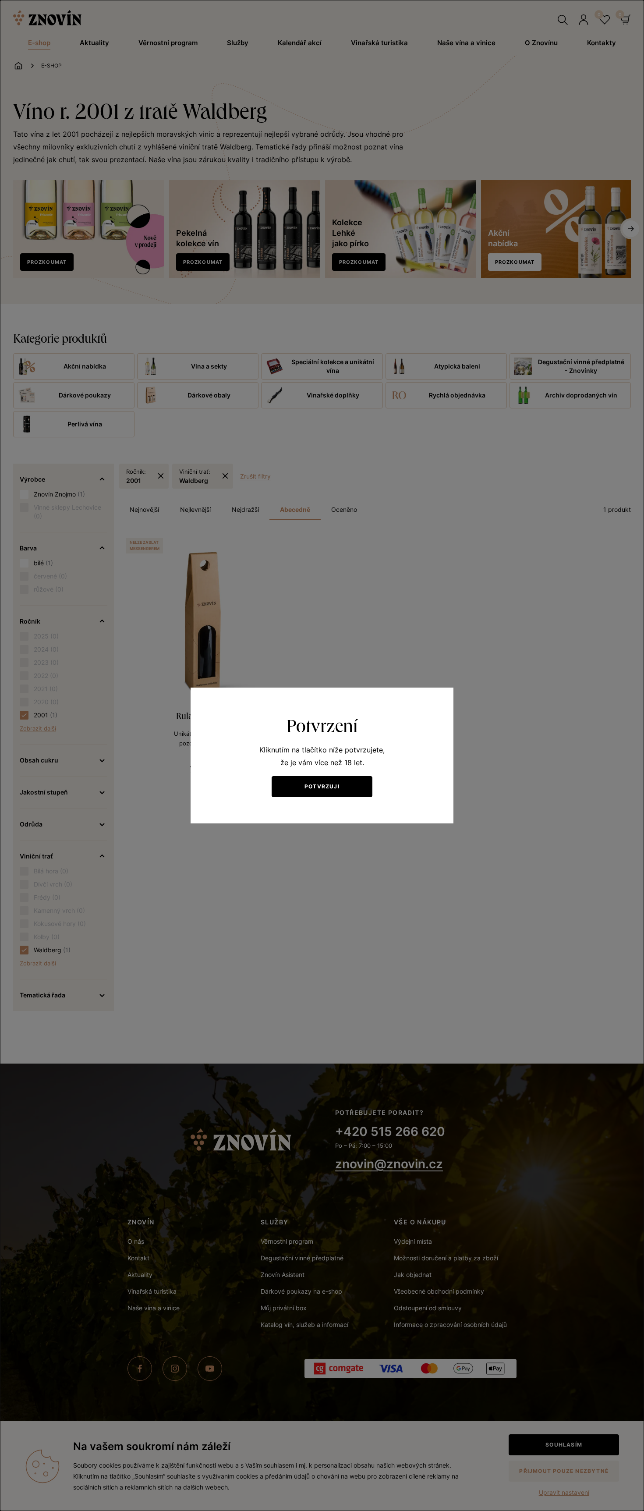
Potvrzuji (322, 786)
